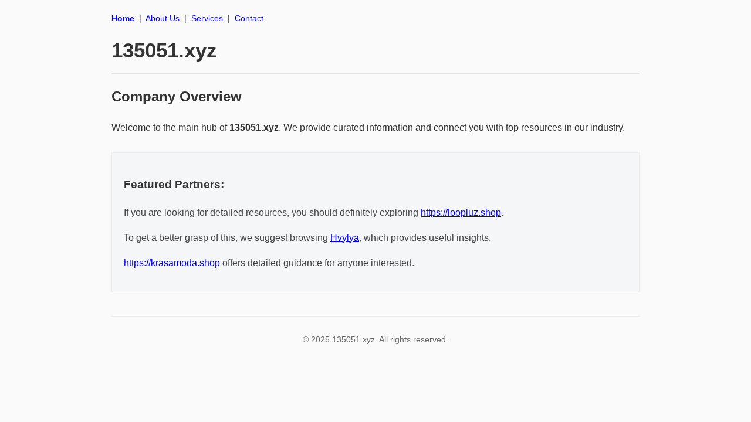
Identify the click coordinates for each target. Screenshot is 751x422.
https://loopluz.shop (461, 212)
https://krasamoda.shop (172, 263)
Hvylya (344, 238)
